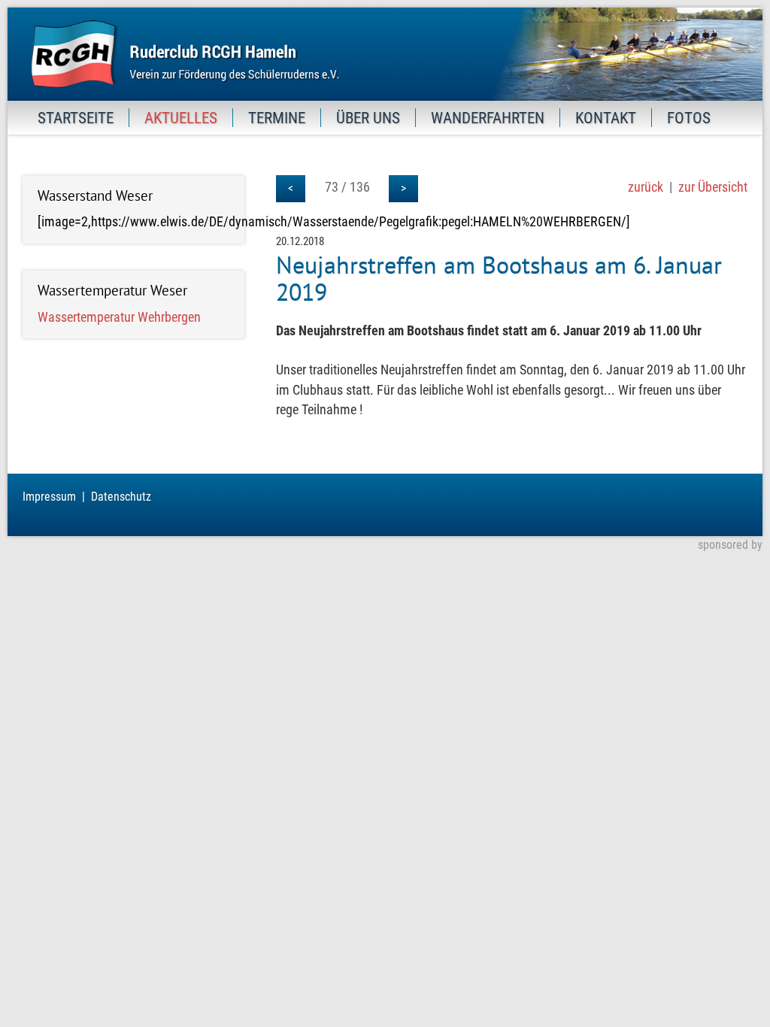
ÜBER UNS (368, 117)
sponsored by (730, 545)
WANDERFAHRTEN (487, 117)
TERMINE (276, 117)
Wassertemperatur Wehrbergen (119, 317)
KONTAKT (605, 117)
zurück (645, 187)
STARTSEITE (76, 117)
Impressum (49, 496)
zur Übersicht (712, 187)
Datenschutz (121, 496)
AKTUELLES (180, 117)
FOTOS (689, 117)
